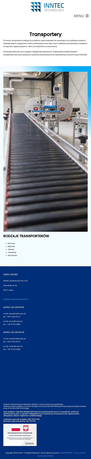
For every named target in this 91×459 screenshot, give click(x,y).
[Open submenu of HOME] (87, 21)
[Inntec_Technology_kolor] (47, 3)
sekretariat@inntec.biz (17, 313)
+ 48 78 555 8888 (13, 324)
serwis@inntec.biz (16, 321)
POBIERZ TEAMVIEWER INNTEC (16, 299)
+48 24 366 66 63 (13, 316)
